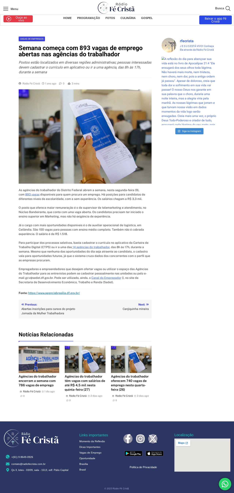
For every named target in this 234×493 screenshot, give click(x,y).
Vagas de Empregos (32, 39)
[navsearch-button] (228, 9)
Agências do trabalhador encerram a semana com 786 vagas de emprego (37, 380)
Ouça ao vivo (21, 19)
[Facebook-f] (128, 438)
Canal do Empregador (106, 278)
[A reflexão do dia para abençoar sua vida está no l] (189, 91)
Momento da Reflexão (92, 441)
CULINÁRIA (128, 18)
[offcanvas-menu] (6, 9)
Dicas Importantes (89, 446)
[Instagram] (140, 438)
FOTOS (110, 18)
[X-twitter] (152, 438)
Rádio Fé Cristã (31, 83)
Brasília (83, 463)
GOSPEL (147, 18)
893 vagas (32, 194)
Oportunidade (87, 458)
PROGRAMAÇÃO (88, 18)
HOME (67, 18)
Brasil (82, 469)
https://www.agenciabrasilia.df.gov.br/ (54, 293)
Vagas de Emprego (90, 452)
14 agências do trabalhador (91, 247)
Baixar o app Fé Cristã (215, 20)
